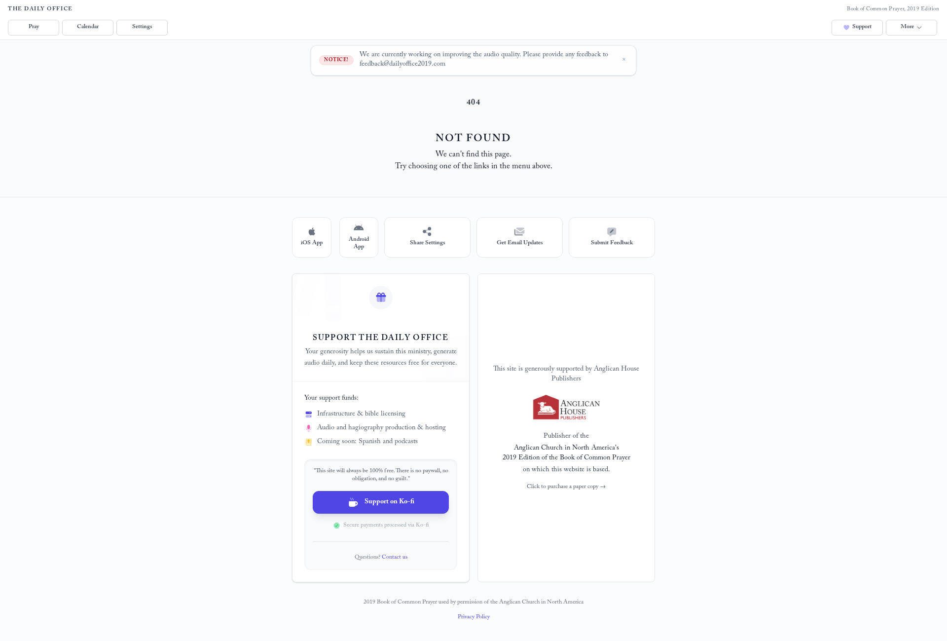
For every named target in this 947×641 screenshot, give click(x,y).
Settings (142, 27)
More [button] (907, 27)
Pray (34, 27)
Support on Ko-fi (389, 502)
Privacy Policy (474, 617)
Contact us (394, 558)
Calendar (88, 27)
